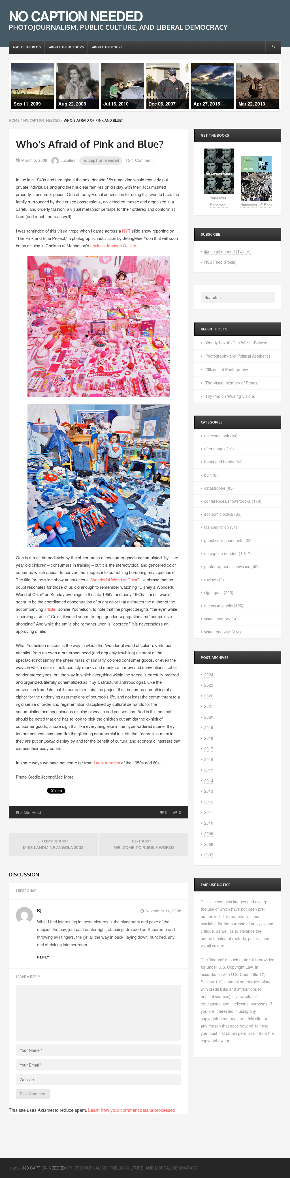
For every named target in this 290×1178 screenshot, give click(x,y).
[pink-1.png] (98, 326)
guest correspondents (223, 540)
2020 (208, 717)
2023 (208, 685)
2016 (208, 759)
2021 (208, 706)
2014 (208, 780)
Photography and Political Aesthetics (237, 356)
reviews (211, 579)
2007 (208, 854)
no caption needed (41, 120)
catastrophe (214, 488)
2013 (208, 791)
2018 (208, 738)
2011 (208, 812)
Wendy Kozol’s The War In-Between (237, 342)
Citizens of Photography (226, 369)
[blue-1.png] (98, 475)
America (107, 763)
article (49, 609)
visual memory (217, 619)
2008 (208, 844)
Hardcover (218, 197)
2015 (208, 770)
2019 (208, 727)
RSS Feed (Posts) (220, 262)
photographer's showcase (227, 566)
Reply (43, 957)
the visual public (218, 606)
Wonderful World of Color (114, 579)
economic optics (218, 514)
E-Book (266, 204)
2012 (208, 802)
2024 (208, 674)
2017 (208, 748)
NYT (126, 231)
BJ (39, 910)
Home (14, 120)
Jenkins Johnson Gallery (113, 245)
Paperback (219, 204)
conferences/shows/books (227, 501)
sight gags (213, 592)
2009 (208, 833)
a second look (216, 435)
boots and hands (219, 462)
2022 (208, 695)
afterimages (214, 449)
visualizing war (217, 632)
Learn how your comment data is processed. (132, 1110)
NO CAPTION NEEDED (76, 15)
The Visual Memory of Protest (232, 383)
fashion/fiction (216, 527)
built (208, 475)
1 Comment (142, 160)
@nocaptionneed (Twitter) (227, 251)
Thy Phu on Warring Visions (230, 396)
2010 (208, 823)
